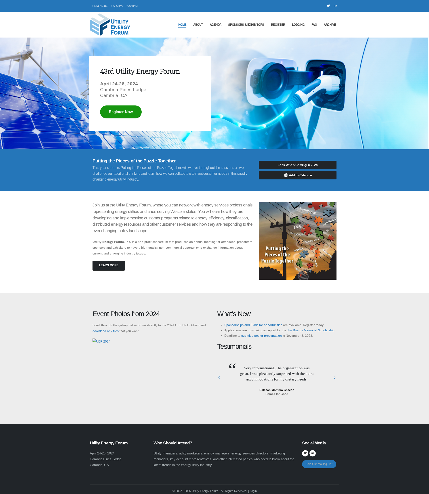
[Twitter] (328, 6)
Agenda (215, 24)
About (198, 24)
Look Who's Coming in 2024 (298, 165)
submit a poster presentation (261, 335)
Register (278, 24)
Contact (133, 5)
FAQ (314, 24)
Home (182, 24)
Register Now (121, 112)
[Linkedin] (336, 6)
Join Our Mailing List (319, 464)
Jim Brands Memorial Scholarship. (311, 330)
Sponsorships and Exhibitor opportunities (253, 325)
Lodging (298, 24)
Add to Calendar (300, 175)
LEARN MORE (108, 265)
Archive (118, 5)
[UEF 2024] (101, 341)
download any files (106, 331)
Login (253, 491)
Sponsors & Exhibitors (246, 24)
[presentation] (219, 378)
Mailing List (101, 5)
